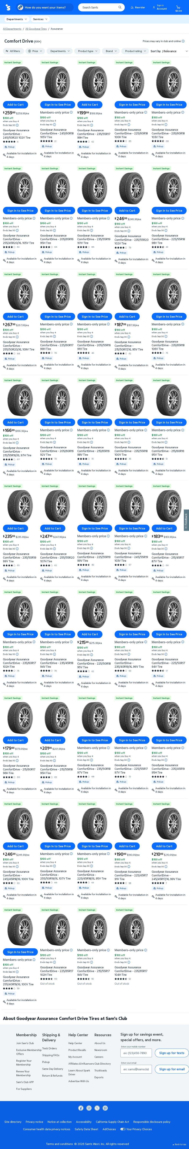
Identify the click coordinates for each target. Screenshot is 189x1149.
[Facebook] (81, 1108)
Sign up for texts (171, 1053)
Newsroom (100, 1050)
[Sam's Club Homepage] (7, 7)
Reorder (140, 7)
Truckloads (100, 1070)
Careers (98, 1056)
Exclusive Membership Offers (29, 1052)
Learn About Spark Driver (79, 1072)
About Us (99, 1043)
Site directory (12, 1122)
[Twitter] (97, 1108)
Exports (99, 1077)
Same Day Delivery (52, 1068)
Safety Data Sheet (86, 1129)
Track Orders (49, 1048)
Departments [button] (15, 19)
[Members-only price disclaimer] (71, 112)
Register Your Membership (24, 1062)
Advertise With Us (78, 1081)
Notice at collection (60, 1122)
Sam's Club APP (25, 1082)
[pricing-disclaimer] (183, 41)
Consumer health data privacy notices (46, 1129)
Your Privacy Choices (139, 1129)
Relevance (170, 51)
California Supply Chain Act (112, 1122)
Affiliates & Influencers (81, 1063)
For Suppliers (24, 1089)
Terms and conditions (59, 1144)
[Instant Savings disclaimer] (17, 125)
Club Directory (102, 1063)
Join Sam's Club (25, 1043)
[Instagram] (89, 1108)
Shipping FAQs (50, 1055)
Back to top (180, 1144)
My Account (75, 1056)
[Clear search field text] (111, 7)
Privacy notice (34, 1122)
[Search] (120, 7)
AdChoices (109, 1129)
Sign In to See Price (58, 104)
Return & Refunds (52, 1075)
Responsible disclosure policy (151, 1122)
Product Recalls (77, 1050)
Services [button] (38, 19)
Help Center (75, 1043)
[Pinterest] (105, 1108)
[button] (160, 7)
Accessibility (84, 1122)
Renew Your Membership (23, 1073)
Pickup (46, 1062)
